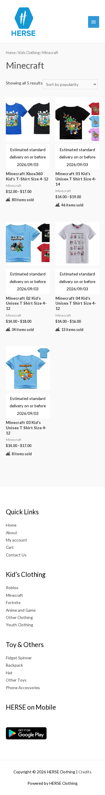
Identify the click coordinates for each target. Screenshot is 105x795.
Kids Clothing (29, 53)
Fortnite (13, 602)
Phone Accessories (23, 687)
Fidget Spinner (19, 657)
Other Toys (16, 679)
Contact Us (16, 554)
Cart (10, 547)
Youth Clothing (19, 624)
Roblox (12, 587)
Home (11, 53)
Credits (85, 771)
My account (16, 539)
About (11, 532)
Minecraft (14, 595)
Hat (9, 672)
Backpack (14, 665)
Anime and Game (21, 610)
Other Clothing (19, 617)
